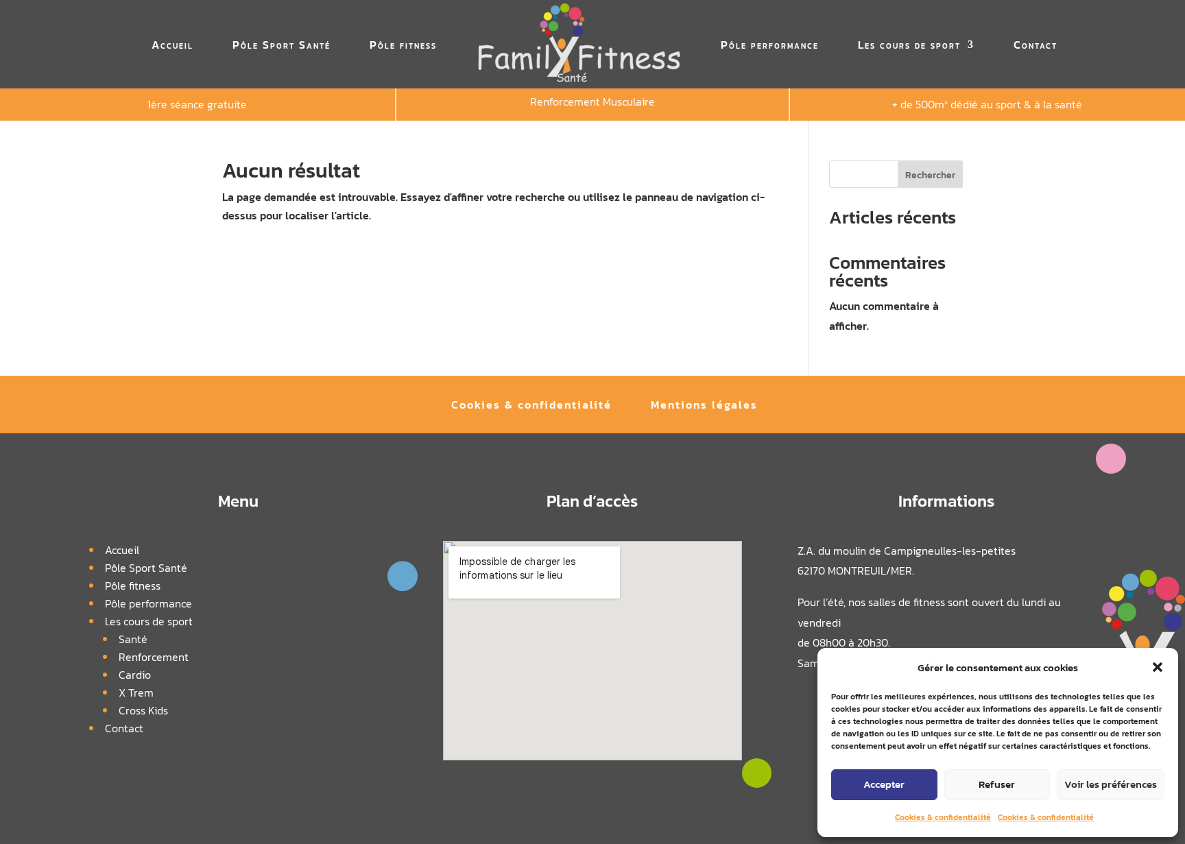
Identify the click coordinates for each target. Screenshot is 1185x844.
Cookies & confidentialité (943, 817)
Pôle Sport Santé (281, 44)
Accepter (884, 784)
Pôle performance (770, 44)
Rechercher (930, 175)
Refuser (997, 784)
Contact (1035, 44)
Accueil (172, 44)
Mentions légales (704, 406)
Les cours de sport (909, 44)
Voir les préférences (1110, 784)
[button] (1157, 667)
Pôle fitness (403, 44)
